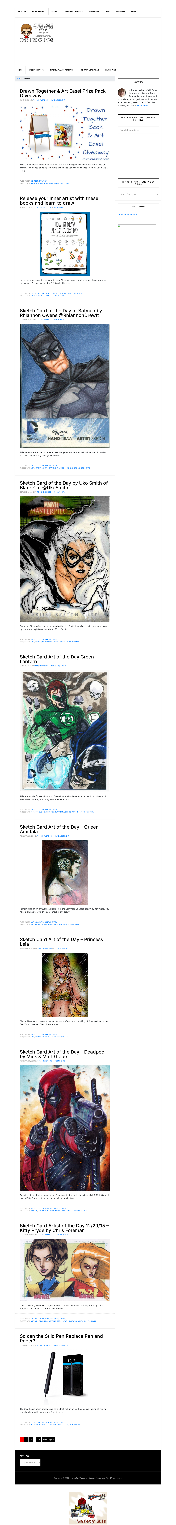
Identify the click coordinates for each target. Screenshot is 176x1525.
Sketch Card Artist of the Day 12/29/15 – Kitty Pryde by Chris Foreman (64, 1228)
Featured (55, 293)
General (63, 293)
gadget (42, 1425)
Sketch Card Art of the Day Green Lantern (57, 659)
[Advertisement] (107, 42)
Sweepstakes (59, 183)
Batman (44, 468)
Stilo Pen (57, 1425)
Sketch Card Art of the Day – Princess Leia (61, 942)
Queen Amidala (55, 924)
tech (71, 1425)
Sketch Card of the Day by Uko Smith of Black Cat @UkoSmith (64, 485)
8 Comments (59, 320)
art (32, 468)
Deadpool (42, 1211)
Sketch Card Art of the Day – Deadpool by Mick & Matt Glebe (63, 1054)
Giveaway (43, 181)
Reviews (80, 293)
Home (19, 79)
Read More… (143, 105)
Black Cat (39, 642)
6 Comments (60, 1061)
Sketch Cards (51, 466)
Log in (119, 1478)
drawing (41, 183)
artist (34, 296)
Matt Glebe (67, 1211)
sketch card (84, 468)
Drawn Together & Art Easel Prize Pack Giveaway (63, 93)
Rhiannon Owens (64, 468)
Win (67, 183)
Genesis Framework (96, 1478)
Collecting (39, 466)
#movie (34, 1211)
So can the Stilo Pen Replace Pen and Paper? (61, 1338)
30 (38, 1440)
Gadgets (43, 1422)
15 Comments (59, 207)
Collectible (36, 812)
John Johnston (71, 812)
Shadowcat (73, 1321)
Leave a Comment (58, 100)
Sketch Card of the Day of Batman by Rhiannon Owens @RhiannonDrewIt (61, 313)
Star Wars (74, 924)
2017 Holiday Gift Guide (40, 293)
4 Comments (59, 492)
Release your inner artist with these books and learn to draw (59, 200)
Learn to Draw (58, 296)
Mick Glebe (77, 1211)
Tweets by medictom (128, 214)
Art (32, 466)
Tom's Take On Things (36, 33)
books (34, 183)
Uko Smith (76, 642)
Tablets (65, 1425)
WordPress (110, 1478)
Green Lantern (57, 812)
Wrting (77, 1425)
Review (49, 1425)
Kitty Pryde (62, 1321)
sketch (75, 468)
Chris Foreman (41, 1321)
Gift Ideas (72, 293)
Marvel (56, 642)
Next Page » (48, 1440)
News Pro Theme (78, 1478)
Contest (34, 181)
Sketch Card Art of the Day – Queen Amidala (59, 829)
